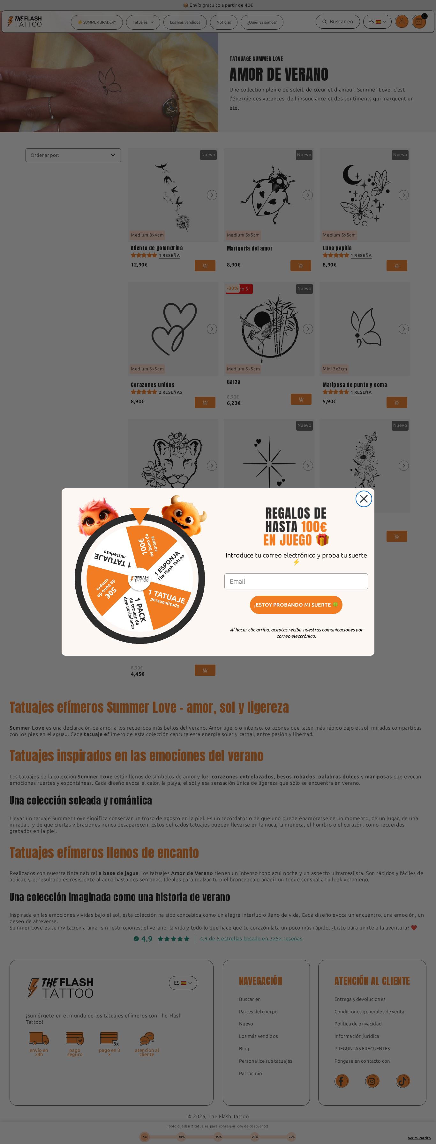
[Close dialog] (364, 499)
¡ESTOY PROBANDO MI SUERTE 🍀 (296, 605)
